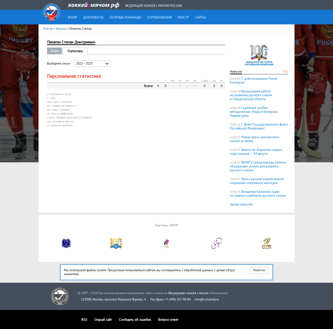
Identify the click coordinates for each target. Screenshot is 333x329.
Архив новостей (241, 204)
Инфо (55, 51)
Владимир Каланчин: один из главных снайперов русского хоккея (258, 194)
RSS (285, 71)
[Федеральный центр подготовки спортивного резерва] (216, 248)
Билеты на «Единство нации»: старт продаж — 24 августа (256, 152)
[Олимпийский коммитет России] (166, 248)
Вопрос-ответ (168, 319)
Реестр (48, 29)
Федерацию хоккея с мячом (188, 293)
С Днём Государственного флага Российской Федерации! (259, 126)
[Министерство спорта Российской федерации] (116, 248)
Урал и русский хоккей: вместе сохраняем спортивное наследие (257, 181)
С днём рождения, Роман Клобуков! (253, 81)
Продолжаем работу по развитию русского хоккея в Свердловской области (251, 95)
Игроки (61, 29)
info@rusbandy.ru (207, 299)
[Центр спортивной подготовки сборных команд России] (266, 248)
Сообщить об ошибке (135, 319)
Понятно (259, 270)
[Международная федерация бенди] (66, 248)
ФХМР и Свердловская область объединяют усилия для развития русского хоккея (258, 166)
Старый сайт (103, 319)
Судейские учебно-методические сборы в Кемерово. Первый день (254, 112)
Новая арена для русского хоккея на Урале (254, 139)
